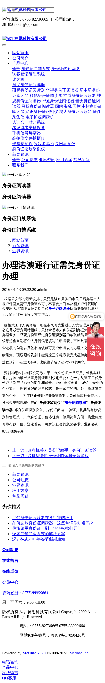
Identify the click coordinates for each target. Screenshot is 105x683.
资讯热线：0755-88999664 (25, 593)
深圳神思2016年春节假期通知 (38, 539)
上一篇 (54, 450)
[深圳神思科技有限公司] (52, 9)
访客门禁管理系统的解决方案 (38, 534)
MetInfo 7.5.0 (34, 653)
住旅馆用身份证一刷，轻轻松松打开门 (47, 528)
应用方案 (20, 490)
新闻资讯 (20, 246)
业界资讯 (20, 251)
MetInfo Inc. (79, 653)
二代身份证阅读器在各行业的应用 (42, 517)
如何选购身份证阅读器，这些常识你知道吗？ (53, 523)
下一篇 (50, 455)
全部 (16, 69)
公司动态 (20, 480)
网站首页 (20, 52)
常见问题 (20, 496)
